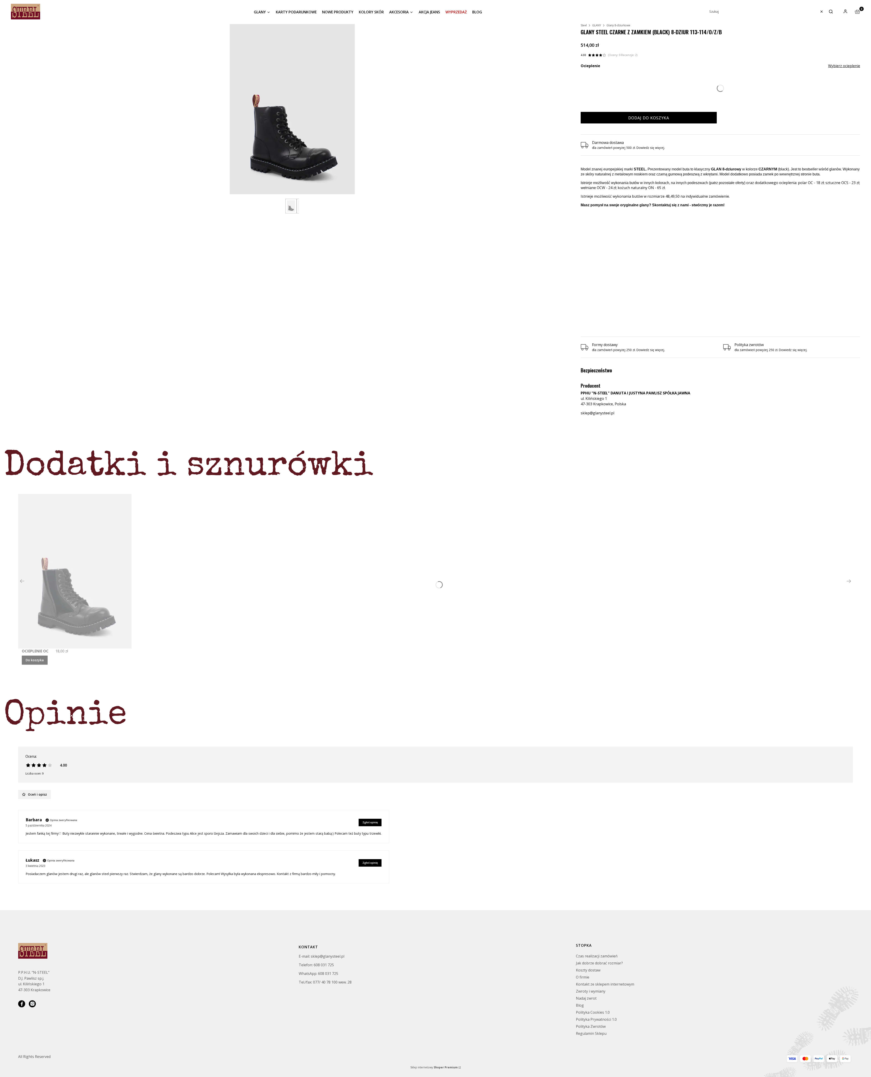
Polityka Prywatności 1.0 (596, 1019)
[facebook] (21, 1003)
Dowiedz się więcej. (650, 350)
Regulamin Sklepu (591, 1033)
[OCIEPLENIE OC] (75, 571)
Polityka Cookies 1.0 (593, 1012)
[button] (831, 11)
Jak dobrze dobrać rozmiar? (599, 963)
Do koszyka (35, 660)
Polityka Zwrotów (591, 1026)
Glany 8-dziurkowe (618, 25)
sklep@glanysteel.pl (597, 413)
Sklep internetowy (434, 1067)
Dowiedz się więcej (650, 147)
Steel (584, 25)
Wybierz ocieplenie (844, 65)
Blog (580, 1005)
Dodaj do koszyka (648, 117)
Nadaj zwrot (586, 998)
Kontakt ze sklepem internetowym (605, 984)
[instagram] (32, 1003)
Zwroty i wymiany (590, 991)
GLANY (596, 25)
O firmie (582, 977)
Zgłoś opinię (370, 822)
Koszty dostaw (588, 970)
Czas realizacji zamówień (597, 956)
